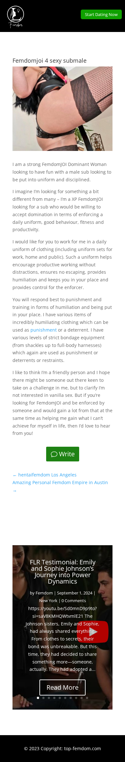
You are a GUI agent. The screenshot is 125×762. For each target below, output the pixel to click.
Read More (62, 687)
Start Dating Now (101, 14)
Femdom (44, 593)
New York (48, 600)
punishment (43, 330)
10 (87, 698)
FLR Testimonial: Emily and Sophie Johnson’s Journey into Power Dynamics (63, 571)
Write (67, 454)
